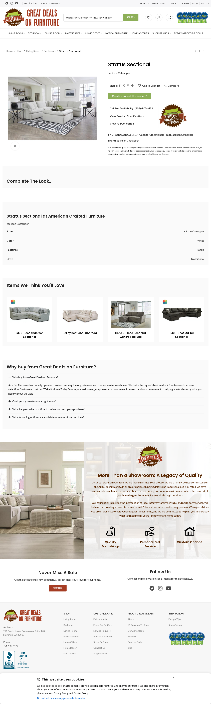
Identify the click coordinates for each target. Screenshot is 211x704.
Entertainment (71, 636)
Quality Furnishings (111, 544)
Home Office (70, 642)
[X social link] (124, 85)
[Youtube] (16, 3)
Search (130, 17)
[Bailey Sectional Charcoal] (80, 314)
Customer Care (103, 613)
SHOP (67, 613)
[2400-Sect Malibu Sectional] (181, 314)
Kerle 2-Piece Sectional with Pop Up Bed (130, 335)
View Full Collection (122, 123)
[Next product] (203, 51)
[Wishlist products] (148, 17)
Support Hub (100, 653)
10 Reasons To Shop (138, 625)
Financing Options (102, 625)
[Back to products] (199, 51)
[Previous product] (195, 51)
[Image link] (172, 115)
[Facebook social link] (120, 85)
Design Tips (174, 619)
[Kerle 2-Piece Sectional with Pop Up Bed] (131, 314)
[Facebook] (6, 3)
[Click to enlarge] (15, 146)
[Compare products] (169, 17)
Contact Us (99, 647)
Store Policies (100, 642)
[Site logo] (31, 17)
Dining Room (70, 630)
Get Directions (30, 3)
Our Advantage (136, 630)
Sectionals (50, 51)
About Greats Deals (141, 613)
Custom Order (135, 642)
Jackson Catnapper (119, 73)
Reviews (132, 636)
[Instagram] (11, 3)
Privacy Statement (103, 636)
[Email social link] (128, 85)
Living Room (33, 51)
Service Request (102, 630)
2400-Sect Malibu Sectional (181, 335)
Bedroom (68, 625)
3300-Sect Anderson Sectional (30, 335)
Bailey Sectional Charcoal (80, 333)
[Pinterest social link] (132, 85)
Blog (130, 647)
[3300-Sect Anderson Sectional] (29, 314)
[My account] (159, 17)
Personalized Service (150, 544)
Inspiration (176, 613)
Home (9, 51)
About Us (133, 619)
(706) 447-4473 (144, 108)
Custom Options (189, 542)
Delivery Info (100, 619)
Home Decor (70, 647)
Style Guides (175, 625)
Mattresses (70, 653)
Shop (19, 51)
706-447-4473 (54, 3)
